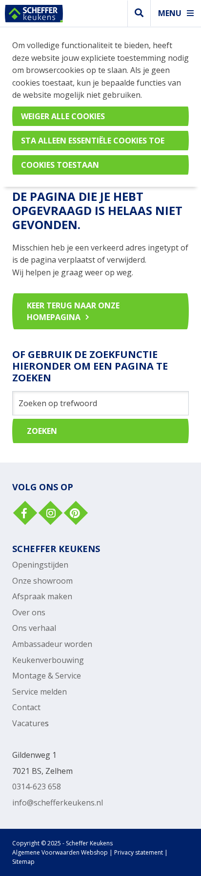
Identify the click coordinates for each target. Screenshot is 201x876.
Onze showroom (42, 580)
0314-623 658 (36, 786)
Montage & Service (46, 675)
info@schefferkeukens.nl (57, 802)
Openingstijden (40, 564)
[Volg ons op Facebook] (24, 514)
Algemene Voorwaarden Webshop (60, 852)
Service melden (39, 691)
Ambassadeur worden (52, 644)
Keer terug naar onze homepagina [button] (73, 311)
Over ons (28, 612)
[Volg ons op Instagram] (49, 514)
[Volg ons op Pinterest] (74, 514)
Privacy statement (138, 852)
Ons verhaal (34, 628)
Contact (26, 707)
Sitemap (23, 862)
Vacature (28, 723)
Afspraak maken (42, 596)
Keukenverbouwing (48, 660)
